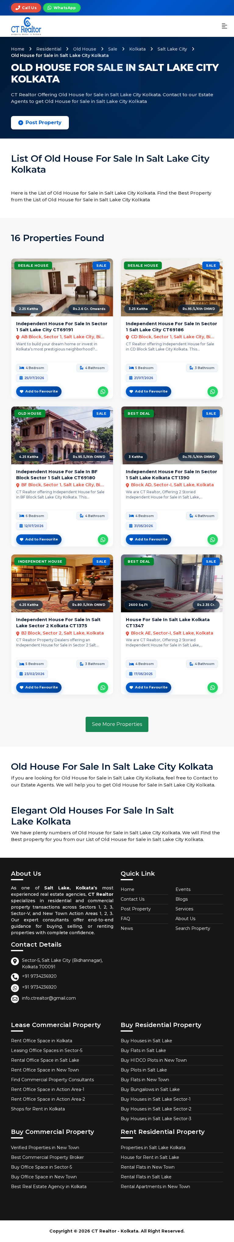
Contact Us (132, 899)
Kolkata (137, 49)
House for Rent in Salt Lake (150, 1157)
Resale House (33, 265)
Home (17, 49)
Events (183, 889)
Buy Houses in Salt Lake (146, 1040)
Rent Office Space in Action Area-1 (47, 1089)
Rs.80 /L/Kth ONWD (88, 605)
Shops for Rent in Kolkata (38, 1109)
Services (184, 909)
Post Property (44, 122)
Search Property (193, 928)
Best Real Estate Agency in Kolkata (49, 1186)
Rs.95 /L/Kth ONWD (199, 309)
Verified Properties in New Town (45, 1147)
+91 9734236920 (39, 976)
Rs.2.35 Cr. (206, 605)
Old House (84, 49)
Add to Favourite (41, 391)
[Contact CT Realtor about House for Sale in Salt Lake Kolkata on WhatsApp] (212, 687)
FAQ (125, 918)
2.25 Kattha (28, 309)
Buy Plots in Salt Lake (144, 1070)
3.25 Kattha (138, 309)
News (127, 928)
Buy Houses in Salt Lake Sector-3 (156, 1118)
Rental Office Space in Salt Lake (45, 1060)
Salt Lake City (172, 49)
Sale (112, 49)
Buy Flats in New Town (145, 1079)
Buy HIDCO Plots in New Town (154, 1060)
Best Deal (139, 413)
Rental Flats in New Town (148, 1167)
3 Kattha (136, 457)
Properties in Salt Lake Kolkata (153, 1147)
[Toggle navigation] (224, 26)
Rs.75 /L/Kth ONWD (199, 457)
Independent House (40, 561)
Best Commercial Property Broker (47, 1157)
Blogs (182, 899)
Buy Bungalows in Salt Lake (150, 1089)
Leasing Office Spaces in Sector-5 (46, 1050)
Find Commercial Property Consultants (52, 1079)
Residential (48, 49)
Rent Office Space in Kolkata (41, 1040)
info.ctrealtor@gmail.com (49, 998)
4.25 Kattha (28, 457)
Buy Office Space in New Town (44, 1177)
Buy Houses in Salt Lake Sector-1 (156, 1099)
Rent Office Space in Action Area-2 (48, 1099)
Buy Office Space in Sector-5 (41, 1167)
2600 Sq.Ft (138, 605)
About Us (185, 918)
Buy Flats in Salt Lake (143, 1050)
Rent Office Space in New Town (45, 1070)
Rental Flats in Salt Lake (146, 1177)
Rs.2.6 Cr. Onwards (89, 309)
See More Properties (117, 724)
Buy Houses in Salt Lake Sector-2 (156, 1109)
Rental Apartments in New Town (155, 1186)
